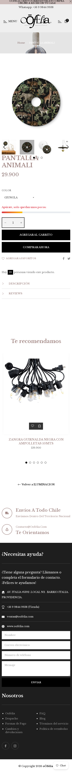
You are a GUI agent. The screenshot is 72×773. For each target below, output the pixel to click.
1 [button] (26, 463)
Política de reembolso (53, 728)
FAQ (42, 713)
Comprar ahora (36, 247)
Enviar (36, 682)
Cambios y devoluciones (14, 730)
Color (6, 190)
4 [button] (38, 463)
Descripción (19, 283)
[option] (36, 408)
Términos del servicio (53, 723)
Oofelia (10, 713)
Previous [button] (4, 147)
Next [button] (67, 147)
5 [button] (42, 463)
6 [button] (45, 463)
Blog (42, 718)
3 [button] (34, 463)
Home (21, 42)
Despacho (11, 718)
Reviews (15, 293)
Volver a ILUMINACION (38, 484)
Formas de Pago (15, 723)
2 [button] (30, 463)
